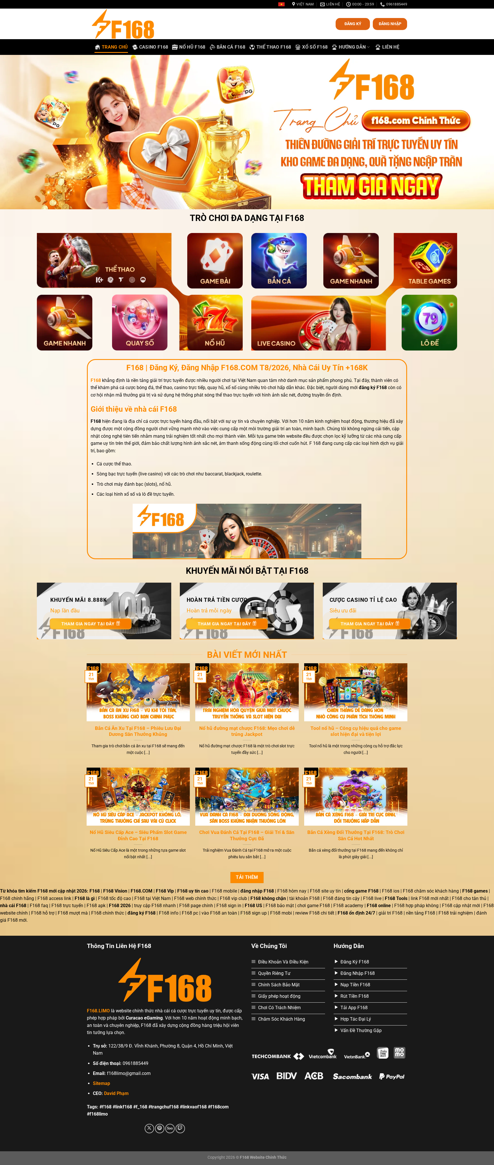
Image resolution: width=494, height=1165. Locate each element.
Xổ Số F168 (315, 47)
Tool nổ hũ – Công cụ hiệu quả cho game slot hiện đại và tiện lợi (355, 731)
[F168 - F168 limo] (128, 24)
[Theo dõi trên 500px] (170, 1128)
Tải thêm (247, 877)
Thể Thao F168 (273, 47)
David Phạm (116, 1093)
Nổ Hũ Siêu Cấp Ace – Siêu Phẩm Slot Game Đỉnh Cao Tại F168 (138, 835)
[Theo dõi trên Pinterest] (159, 1128)
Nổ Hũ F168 (192, 47)
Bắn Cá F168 (231, 47)
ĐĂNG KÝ (352, 23)
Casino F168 (153, 47)
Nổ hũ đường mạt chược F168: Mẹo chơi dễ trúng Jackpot (247, 731)
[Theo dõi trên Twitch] (180, 1128)
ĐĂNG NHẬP (390, 23)
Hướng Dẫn (352, 47)
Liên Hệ (390, 47)
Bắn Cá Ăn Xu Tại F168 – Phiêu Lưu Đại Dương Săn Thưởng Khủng (138, 731)
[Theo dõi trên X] (149, 1128)
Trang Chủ (115, 47)
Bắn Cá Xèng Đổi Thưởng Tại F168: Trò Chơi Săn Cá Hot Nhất (356, 835)
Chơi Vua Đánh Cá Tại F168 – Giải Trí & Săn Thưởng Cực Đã (246, 835)
